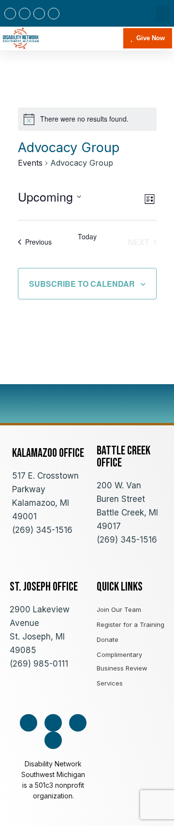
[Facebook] (10, 13)
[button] (162, 14)
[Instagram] (24, 13)
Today (87, 236)
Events (30, 163)
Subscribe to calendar (82, 283)
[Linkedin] (53, 13)
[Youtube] (39, 13)
